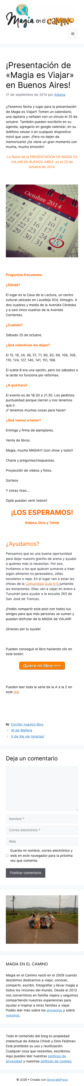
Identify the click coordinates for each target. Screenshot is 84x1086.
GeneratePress (57, 1079)
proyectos (55, 1010)
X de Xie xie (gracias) (27, 736)
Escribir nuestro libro (27, 724)
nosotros (13, 1015)
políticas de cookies (56, 1061)
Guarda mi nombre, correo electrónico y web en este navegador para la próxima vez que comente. (41, 856)
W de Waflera (21, 730)
